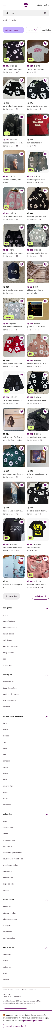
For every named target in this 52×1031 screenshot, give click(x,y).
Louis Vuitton (8, 785)
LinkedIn (6, 979)
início (5, 20)
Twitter (5, 960)
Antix (5, 779)
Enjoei (5, 615)
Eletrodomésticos (10, 646)
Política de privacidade (12, 852)
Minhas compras (10, 919)
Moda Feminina (9, 621)
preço (30, 30)
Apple (5, 798)
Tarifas (5, 833)
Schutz (5, 792)
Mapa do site (8, 883)
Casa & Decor (8, 633)
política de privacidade (33, 1020)
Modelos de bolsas (11, 694)
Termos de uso (9, 840)
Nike (4, 754)
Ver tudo (6, 706)
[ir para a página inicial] (26, 6)
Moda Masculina (10, 627)
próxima (39, 596)
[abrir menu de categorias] (4, 5)
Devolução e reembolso (13, 858)
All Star (5, 773)
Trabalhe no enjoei (10, 865)
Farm (5, 723)
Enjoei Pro (7, 665)
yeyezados (7, 931)
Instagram (7, 967)
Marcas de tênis (9, 700)
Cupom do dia (8, 681)
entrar (46, 4)
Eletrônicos (7, 640)
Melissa (6, 735)
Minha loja (7, 906)
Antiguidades (8, 652)
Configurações (9, 938)
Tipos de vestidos (10, 687)
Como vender (8, 827)
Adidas (5, 729)
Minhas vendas (9, 912)
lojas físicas (7, 871)
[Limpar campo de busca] (45, 13)
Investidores (8, 877)
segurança (7, 846)
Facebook (7, 954)
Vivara (5, 767)
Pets (5, 658)
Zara (4, 742)
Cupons (6, 890)
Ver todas (7, 804)
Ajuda (5, 821)
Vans (5, 748)
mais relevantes (11, 30)
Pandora (6, 760)
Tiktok (5, 973)
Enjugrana (7, 925)
